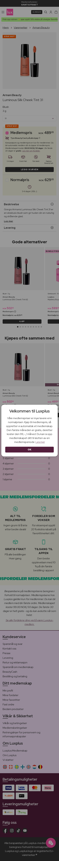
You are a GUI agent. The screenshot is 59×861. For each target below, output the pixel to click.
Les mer (40, 442)
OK (29, 449)
